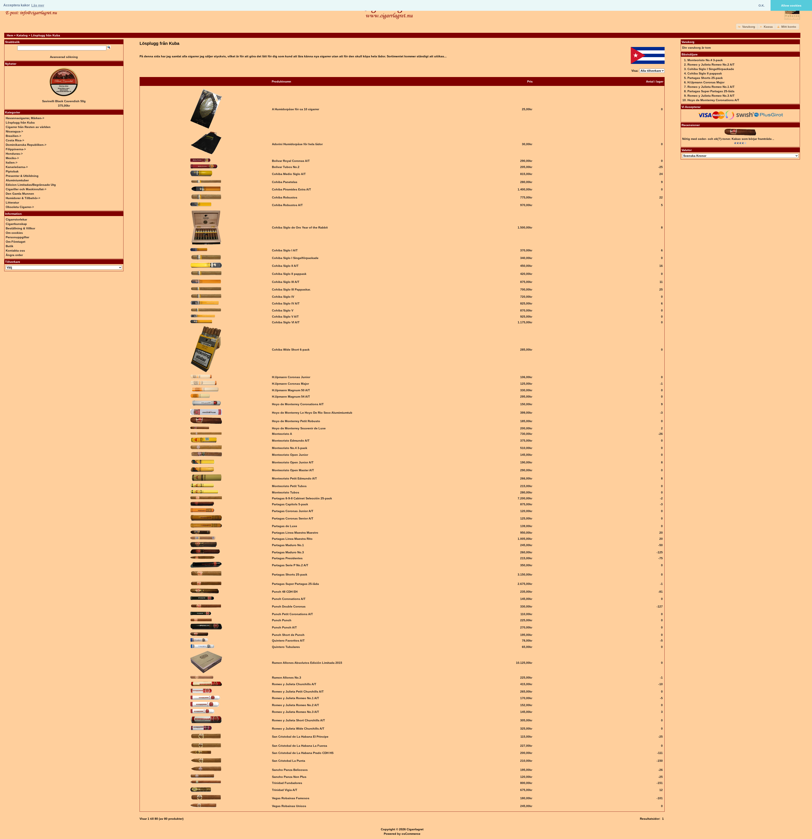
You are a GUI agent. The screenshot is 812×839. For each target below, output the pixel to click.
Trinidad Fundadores (287, 783)
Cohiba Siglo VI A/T (286, 322)
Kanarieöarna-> (17, 167)
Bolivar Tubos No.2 (285, 167)
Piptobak (12, 171)
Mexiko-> (12, 158)
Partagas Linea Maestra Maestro (295, 532)
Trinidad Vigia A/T (284, 790)
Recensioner (691, 125)
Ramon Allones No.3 (286, 677)
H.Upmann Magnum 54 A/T (291, 396)
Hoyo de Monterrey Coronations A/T (298, 404)
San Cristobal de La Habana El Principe (300, 736)
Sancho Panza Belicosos (290, 769)
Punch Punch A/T (284, 627)
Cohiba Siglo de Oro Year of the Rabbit (300, 227)
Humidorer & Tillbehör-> (23, 198)
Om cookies (14, 232)
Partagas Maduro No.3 (288, 552)
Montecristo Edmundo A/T (291, 440)
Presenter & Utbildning (22, 176)
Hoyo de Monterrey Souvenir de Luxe (299, 428)
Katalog (22, 35)
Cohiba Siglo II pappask (289, 274)
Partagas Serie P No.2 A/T (290, 565)
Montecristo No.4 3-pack (289, 448)
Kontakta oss (15, 250)
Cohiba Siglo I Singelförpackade (295, 258)
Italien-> (11, 162)
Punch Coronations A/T (289, 599)
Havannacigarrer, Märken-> (25, 118)
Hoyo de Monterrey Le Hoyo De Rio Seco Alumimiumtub (312, 412)
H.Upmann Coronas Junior (291, 377)
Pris (530, 81)
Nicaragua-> (14, 131)
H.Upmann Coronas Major (290, 383)
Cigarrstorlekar (16, 219)
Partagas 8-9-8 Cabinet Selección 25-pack (302, 498)
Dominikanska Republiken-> (26, 144)
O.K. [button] (762, 5)
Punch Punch (281, 620)
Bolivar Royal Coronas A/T (291, 161)
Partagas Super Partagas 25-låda (295, 584)
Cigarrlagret (415, 829)
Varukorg (688, 42)
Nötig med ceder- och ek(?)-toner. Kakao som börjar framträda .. (728, 139)
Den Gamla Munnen (20, 193)
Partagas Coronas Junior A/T (292, 511)
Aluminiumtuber (17, 180)
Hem (10, 35)
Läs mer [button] (37, 5)
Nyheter (10, 63)
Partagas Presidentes (287, 558)
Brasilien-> (13, 136)
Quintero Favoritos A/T (288, 640)
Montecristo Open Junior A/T (293, 462)
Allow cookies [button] (791, 5)
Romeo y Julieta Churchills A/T (294, 684)
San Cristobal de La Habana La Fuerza (299, 745)
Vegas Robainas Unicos (289, 806)
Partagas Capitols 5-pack (290, 504)
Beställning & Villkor (20, 228)
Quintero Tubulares (286, 647)
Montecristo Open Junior (290, 454)
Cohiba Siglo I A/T (285, 250)
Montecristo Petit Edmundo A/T (294, 478)
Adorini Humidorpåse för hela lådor (297, 144)
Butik (9, 246)
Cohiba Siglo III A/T (285, 282)
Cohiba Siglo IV (283, 296)
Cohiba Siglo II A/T (285, 265)
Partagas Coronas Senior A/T (292, 518)
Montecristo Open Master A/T (293, 470)
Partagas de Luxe (284, 526)
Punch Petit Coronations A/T (292, 614)
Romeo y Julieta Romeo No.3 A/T (295, 712)
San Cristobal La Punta (288, 760)
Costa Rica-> (15, 140)
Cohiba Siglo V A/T (285, 316)
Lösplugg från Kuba (45, 35)
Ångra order (14, 255)
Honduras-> (14, 153)
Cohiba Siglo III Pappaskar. (291, 289)
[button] (747, 26)
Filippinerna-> (16, 149)
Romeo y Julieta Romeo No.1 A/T (295, 698)
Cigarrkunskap (16, 224)
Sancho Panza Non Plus (289, 776)
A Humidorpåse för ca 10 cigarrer (295, 109)
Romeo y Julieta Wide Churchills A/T (298, 728)
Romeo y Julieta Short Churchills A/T (298, 720)
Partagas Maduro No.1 (288, 545)
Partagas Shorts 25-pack (289, 574)
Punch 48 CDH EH (285, 591)
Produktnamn (281, 81)
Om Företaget (15, 241)
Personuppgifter (17, 237)
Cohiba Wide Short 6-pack (291, 349)
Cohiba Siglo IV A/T (286, 303)
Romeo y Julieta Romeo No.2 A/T (295, 705)
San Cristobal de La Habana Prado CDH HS (302, 753)
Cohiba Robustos (284, 197)
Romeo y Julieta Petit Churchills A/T (298, 691)
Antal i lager (654, 81)
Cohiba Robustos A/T (287, 205)
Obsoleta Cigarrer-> (20, 207)
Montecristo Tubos (285, 492)
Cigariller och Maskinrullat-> (26, 189)
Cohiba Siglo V (282, 310)
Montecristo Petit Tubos (289, 486)
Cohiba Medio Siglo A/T (289, 174)
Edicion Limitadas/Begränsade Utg (31, 184)
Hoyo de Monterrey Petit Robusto (296, 421)
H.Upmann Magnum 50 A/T (291, 390)
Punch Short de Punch (288, 634)
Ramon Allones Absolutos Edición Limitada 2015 (307, 662)
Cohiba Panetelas (284, 182)
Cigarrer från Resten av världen (28, 127)
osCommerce (411, 833)
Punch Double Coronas (289, 606)
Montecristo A (282, 433)
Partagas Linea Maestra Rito (292, 538)
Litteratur (12, 202)
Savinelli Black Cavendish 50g (64, 101)
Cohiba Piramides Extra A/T (291, 189)
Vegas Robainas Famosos (290, 798)
